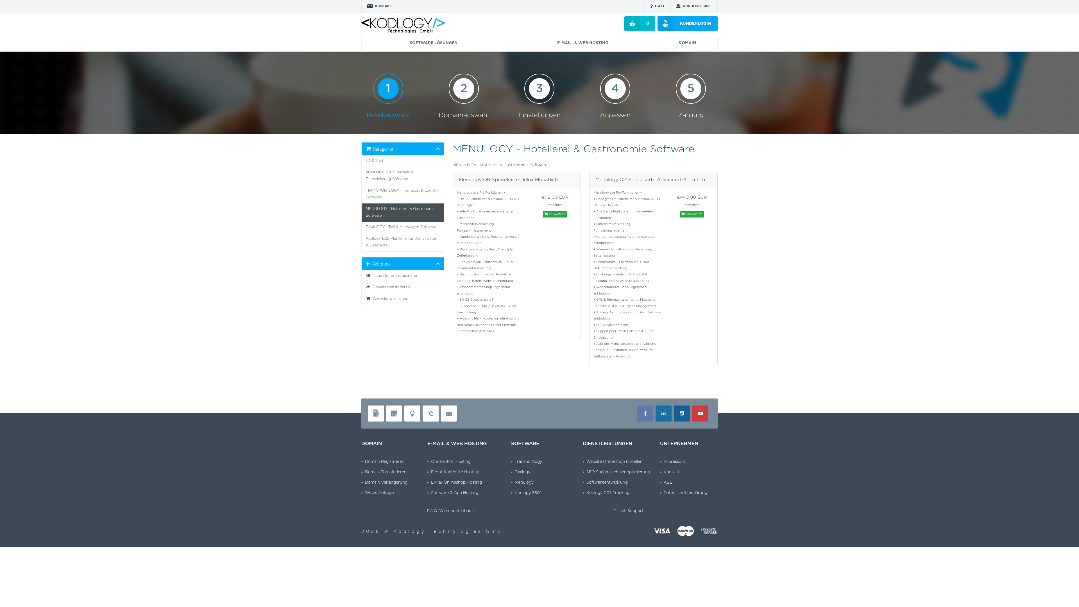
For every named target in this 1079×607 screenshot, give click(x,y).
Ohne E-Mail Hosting (451, 462)
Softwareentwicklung (607, 482)
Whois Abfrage (379, 493)
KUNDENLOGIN (696, 6)
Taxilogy (522, 472)
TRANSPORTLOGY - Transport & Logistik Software (402, 194)
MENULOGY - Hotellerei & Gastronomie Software (401, 212)
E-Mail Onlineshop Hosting (456, 482)
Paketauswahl (388, 101)
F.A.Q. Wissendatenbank (450, 511)
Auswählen (556, 214)
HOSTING (374, 161)
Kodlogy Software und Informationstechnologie (392, 26)
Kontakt (671, 472)
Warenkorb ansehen (389, 299)
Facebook (645, 414)
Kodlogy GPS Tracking (607, 493)
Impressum (674, 462)
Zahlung (691, 101)
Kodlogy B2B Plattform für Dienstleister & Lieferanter (401, 242)
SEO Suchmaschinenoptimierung (618, 472)
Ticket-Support (628, 511)
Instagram (682, 414)
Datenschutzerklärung (685, 493)
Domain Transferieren (386, 472)
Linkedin (664, 414)
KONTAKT (383, 6)
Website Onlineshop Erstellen (614, 462)
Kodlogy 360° (528, 493)
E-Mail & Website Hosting (455, 472)
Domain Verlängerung (386, 482)
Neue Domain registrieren (394, 276)
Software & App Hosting (454, 493)
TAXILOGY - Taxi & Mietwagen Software (401, 227)
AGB (668, 482)
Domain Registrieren (384, 462)
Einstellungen (539, 101)
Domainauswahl (464, 101)
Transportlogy (528, 462)
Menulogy (524, 482)
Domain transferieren (390, 287)
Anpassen (615, 101)
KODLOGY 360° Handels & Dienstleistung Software (389, 176)
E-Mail (449, 414)
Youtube (700, 414)
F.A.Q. (660, 6)
